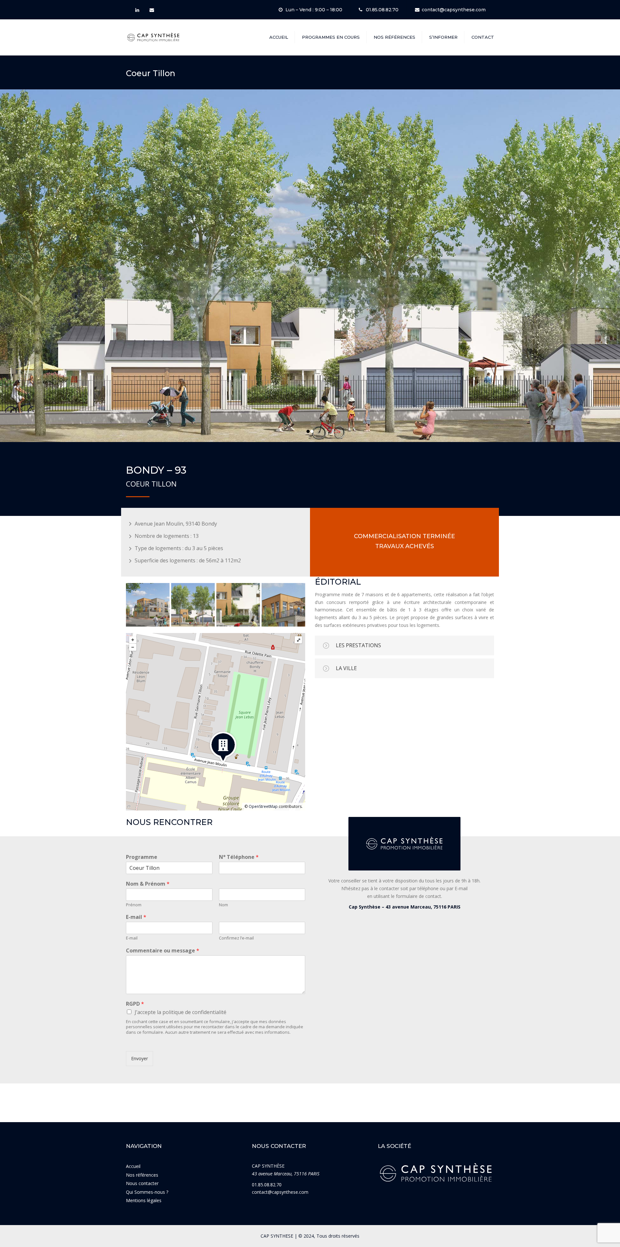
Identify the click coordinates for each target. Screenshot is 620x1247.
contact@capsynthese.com (454, 10)
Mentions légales (143, 1200)
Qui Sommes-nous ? (147, 1192)
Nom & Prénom (148, 883)
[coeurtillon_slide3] (238, 605)
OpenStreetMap (263, 806)
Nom (223, 905)
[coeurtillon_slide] (148, 605)
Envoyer (139, 1058)
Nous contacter (142, 1183)
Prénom (133, 905)
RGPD (135, 1004)
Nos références (394, 37)
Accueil (278, 37)
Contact (482, 37)
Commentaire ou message (162, 950)
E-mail (136, 917)
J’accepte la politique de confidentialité (180, 1012)
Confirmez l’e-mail (236, 938)
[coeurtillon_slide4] (283, 605)
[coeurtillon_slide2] (193, 605)
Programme (141, 857)
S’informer (443, 37)
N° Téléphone (239, 857)
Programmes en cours (331, 37)
